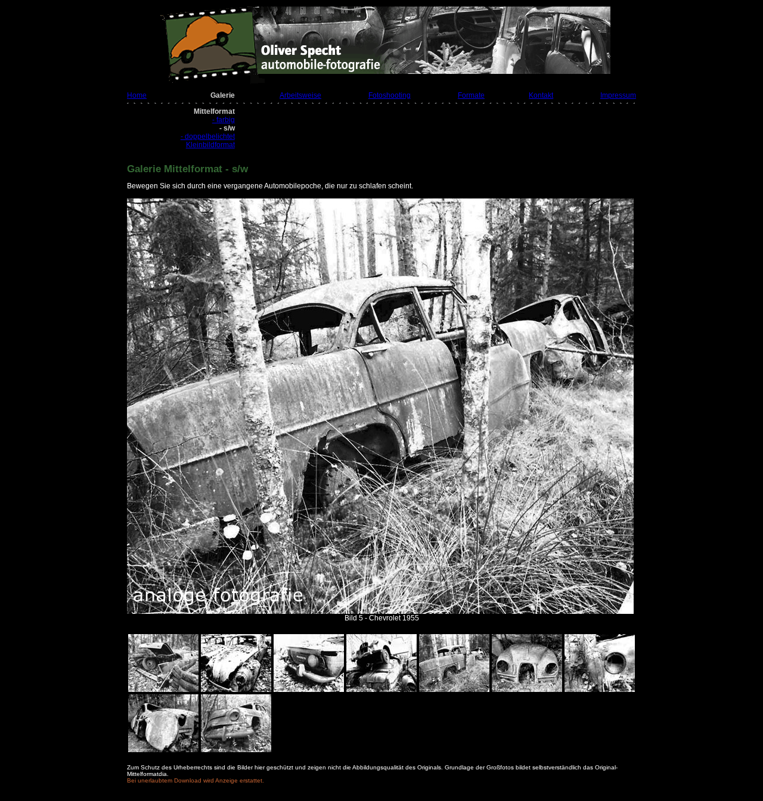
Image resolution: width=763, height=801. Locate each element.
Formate (471, 95)
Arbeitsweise (300, 95)
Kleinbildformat (210, 145)
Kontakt (541, 95)
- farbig (223, 120)
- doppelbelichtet (208, 136)
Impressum (618, 95)
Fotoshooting (389, 95)
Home (137, 95)
